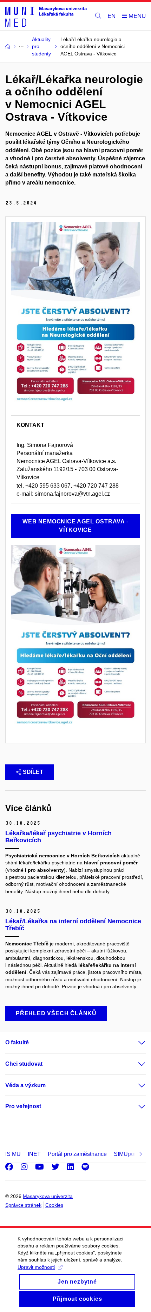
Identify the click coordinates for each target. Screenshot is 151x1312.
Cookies (54, 1205)
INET (34, 1154)
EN (111, 16)
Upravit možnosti (36, 1267)
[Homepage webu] (46, 16)
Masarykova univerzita (48, 1196)
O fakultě (17, 1042)
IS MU (13, 1154)
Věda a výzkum (25, 1085)
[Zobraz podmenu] (134, 1042)
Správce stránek (23, 1205)
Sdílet (33, 772)
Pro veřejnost (23, 1106)
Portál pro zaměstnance (77, 1154)
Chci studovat (23, 1064)
